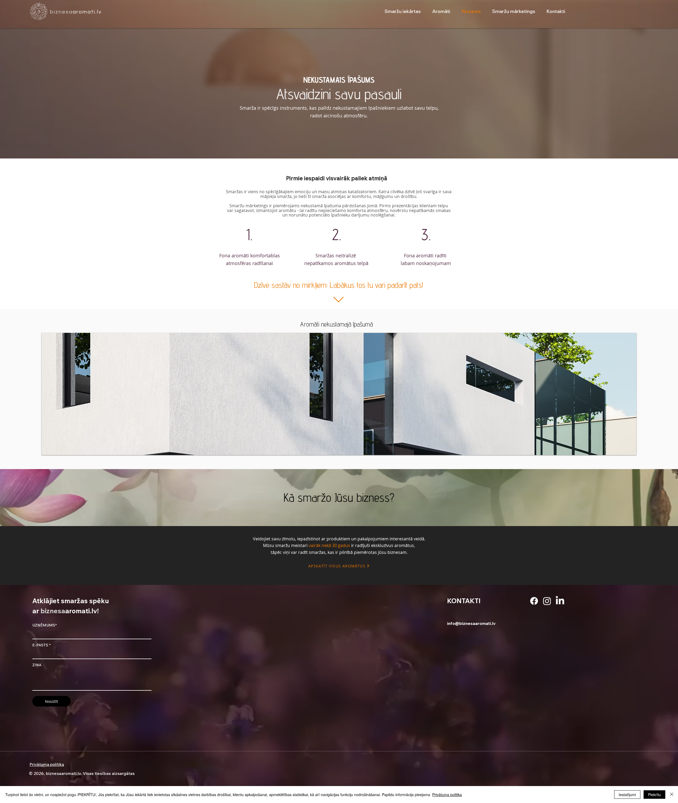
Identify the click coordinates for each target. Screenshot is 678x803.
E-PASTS (40, 645)
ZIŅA (36, 665)
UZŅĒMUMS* (44, 625)
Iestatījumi (627, 794)
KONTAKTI (464, 601)
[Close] (671, 794)
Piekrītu (654, 794)
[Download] (338, 300)
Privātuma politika (447, 794)
